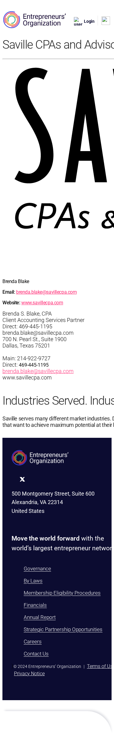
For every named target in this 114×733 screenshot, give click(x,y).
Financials (35, 605)
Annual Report (40, 617)
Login (89, 21)
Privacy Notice (29, 673)
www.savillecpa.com (42, 303)
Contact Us (36, 654)
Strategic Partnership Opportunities (63, 629)
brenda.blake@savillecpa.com (46, 292)
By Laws (33, 581)
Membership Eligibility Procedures (62, 593)
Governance (37, 568)
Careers (33, 641)
